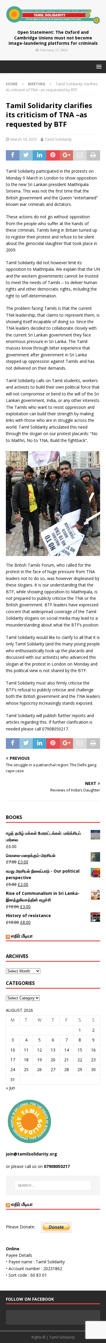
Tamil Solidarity (58, 139)
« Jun (10, 1088)
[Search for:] (53, 1185)
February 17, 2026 (53, 50)
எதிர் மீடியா (22, 935)
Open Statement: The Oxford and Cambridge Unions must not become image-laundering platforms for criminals (53, 37)
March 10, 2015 (24, 139)
